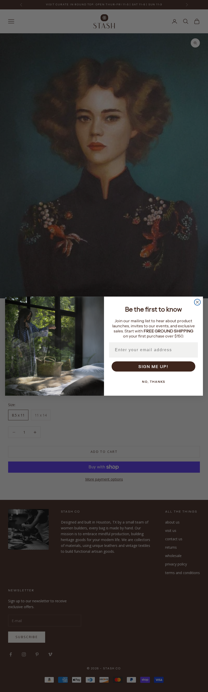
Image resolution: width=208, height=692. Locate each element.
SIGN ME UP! (153, 366)
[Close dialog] (197, 302)
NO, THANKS (153, 381)
